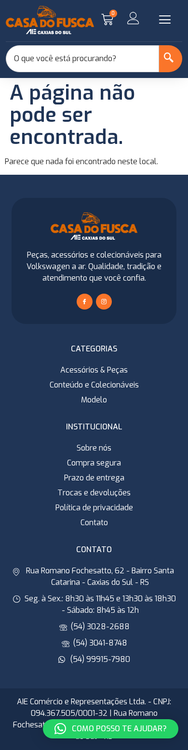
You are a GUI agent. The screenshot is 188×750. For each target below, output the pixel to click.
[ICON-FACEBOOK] (85, 302)
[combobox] (82, 58)
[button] (165, 19)
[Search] (170, 58)
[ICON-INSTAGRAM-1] (104, 302)
